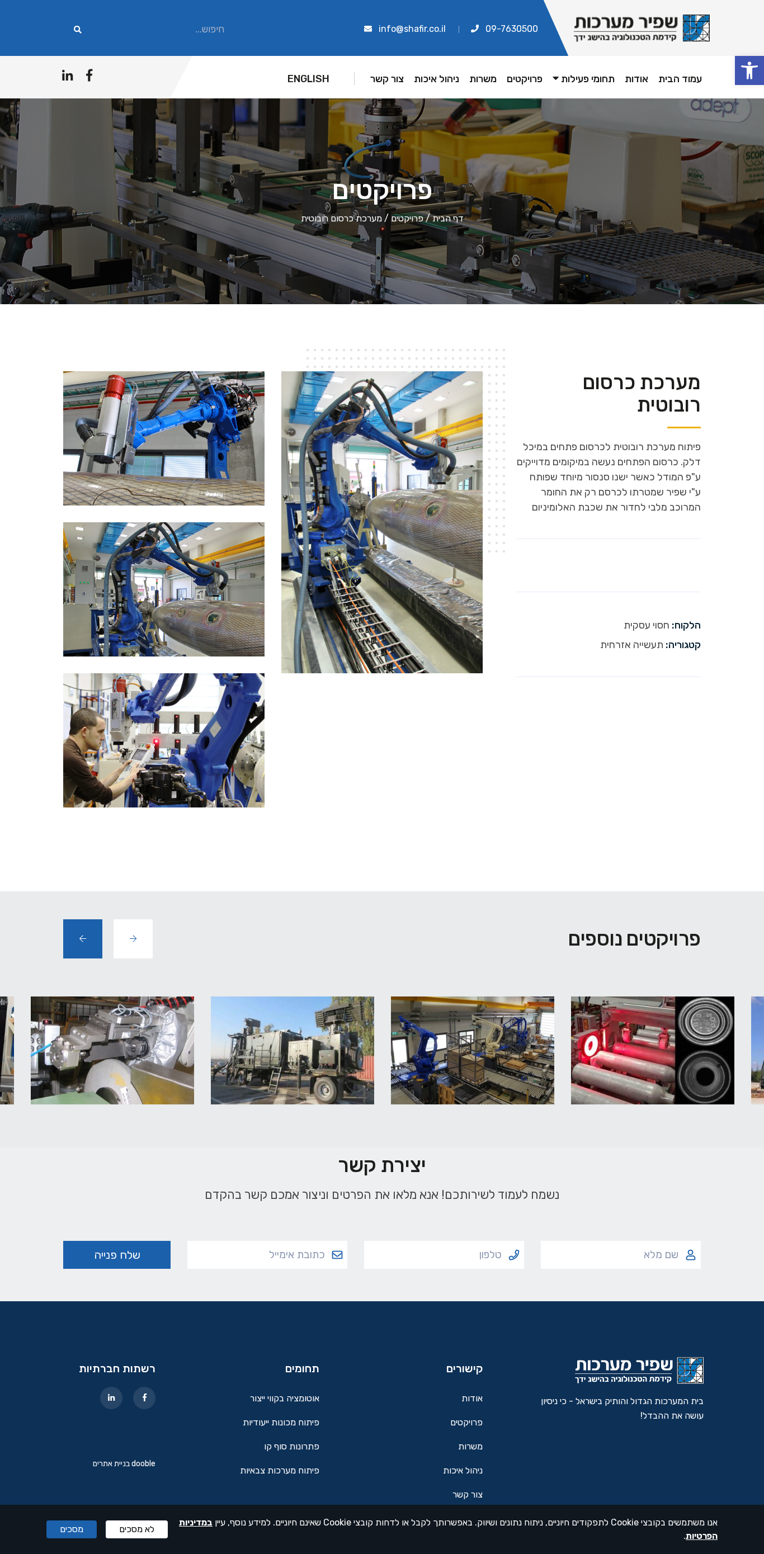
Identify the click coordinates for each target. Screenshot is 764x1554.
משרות (483, 79)
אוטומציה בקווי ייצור (284, 1398)
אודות (636, 79)
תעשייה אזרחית (631, 645)
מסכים (71, 1529)
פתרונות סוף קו (291, 1447)
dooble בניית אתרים (124, 1463)
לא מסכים (136, 1529)
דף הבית (448, 218)
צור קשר (387, 79)
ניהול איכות (436, 79)
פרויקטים (525, 79)
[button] (749, 70)
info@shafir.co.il (412, 28)
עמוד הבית (680, 79)
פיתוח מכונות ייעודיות (281, 1423)
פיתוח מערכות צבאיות (279, 1471)
